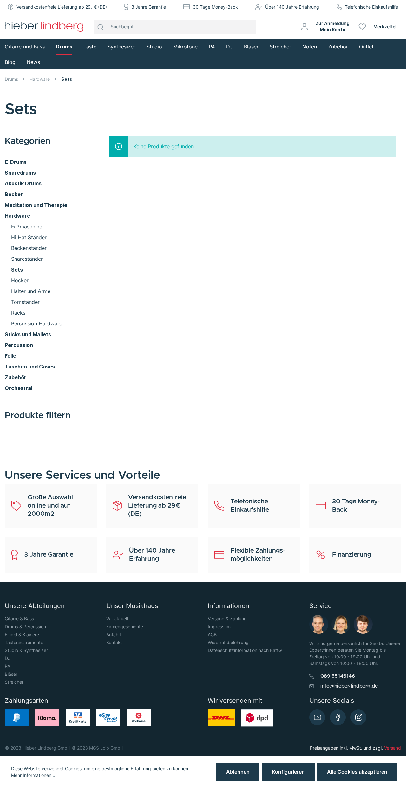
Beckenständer (29, 248)
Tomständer (25, 302)
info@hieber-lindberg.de (349, 685)
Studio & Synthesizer (26, 650)
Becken (14, 194)
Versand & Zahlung (227, 618)
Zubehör (15, 377)
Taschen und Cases (30, 366)
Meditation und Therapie (36, 205)
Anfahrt (113, 634)
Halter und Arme (30, 291)
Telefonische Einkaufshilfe (371, 7)
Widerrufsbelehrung (228, 642)
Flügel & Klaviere (22, 634)
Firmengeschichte (124, 626)
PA (7, 666)
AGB (212, 634)
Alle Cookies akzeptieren (357, 772)
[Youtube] (317, 717)
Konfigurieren (288, 772)
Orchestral (18, 388)
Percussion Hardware (36, 323)
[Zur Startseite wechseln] (44, 27)
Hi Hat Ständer (29, 237)
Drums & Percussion (25, 626)
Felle (10, 356)
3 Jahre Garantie (148, 7)
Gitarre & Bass (19, 618)
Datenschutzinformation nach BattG (245, 650)
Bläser (11, 674)
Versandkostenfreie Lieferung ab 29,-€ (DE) (61, 7)
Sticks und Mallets (28, 334)
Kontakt (114, 642)
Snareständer (27, 259)
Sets (17, 269)
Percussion (19, 345)
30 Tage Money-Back (215, 7)
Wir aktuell (117, 618)
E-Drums (16, 162)
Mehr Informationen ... (33, 775)
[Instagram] (358, 717)
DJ (7, 658)
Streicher (14, 682)
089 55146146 (337, 676)
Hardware (17, 216)
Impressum (219, 626)
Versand (392, 748)
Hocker (20, 280)
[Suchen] (100, 27)
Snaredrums (20, 173)
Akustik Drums (23, 183)
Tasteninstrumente (24, 642)
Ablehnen (238, 772)
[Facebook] (338, 717)
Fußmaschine (26, 226)
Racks (18, 313)
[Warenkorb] (403, 26)
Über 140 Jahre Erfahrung (292, 7)
